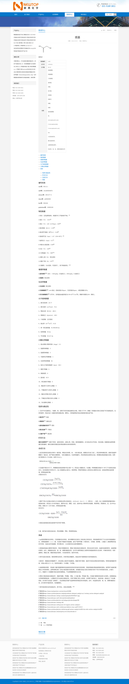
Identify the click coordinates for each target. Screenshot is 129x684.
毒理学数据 (43, 159)
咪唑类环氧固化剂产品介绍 (20, 51)
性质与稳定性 (46, 173)
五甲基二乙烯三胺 (43, 653)
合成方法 (45, 177)
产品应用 (41, 644)
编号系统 (43, 155)
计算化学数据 (44, 166)
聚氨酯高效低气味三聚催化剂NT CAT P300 (24, 34)
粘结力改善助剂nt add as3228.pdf (47, 648)
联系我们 (84, 14)
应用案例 (55, 14)
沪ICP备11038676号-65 (67, 681)
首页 (15, 14)
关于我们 (27, 14)
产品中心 (41, 14)
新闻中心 (69, 14)
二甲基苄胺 (41, 656)
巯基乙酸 (44, 618)
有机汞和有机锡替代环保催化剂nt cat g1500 (25, 48)
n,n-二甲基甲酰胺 (47, 625)
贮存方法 (45, 175)
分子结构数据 (44, 164)
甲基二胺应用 (42, 661)
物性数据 (43, 157)
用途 (43, 179)
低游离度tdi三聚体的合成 (45, 651)
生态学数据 (43, 162)
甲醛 (44, 623)
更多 (41, 168)
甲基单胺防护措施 (43, 658)
